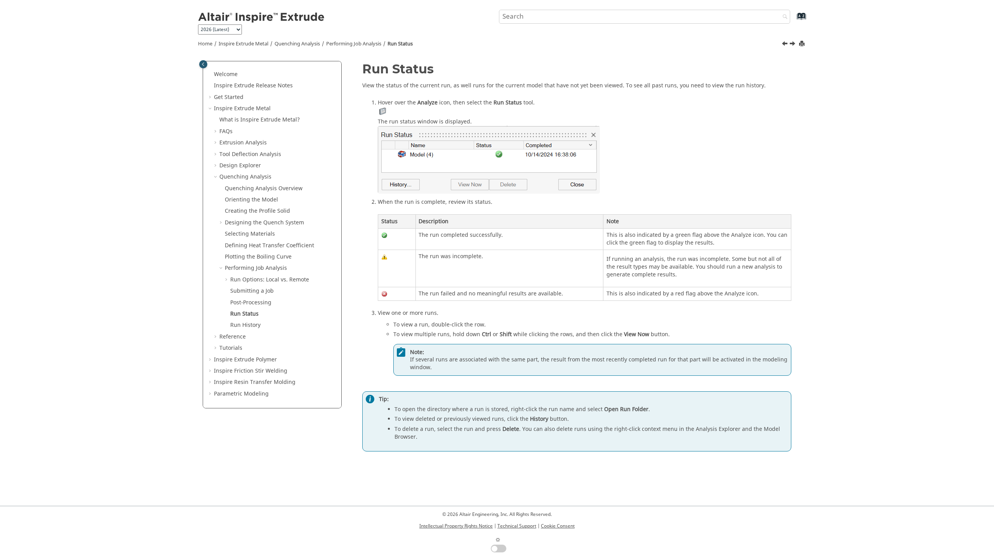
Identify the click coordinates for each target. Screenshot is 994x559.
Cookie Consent (558, 526)
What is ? (259, 120)
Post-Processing (250, 303)
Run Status (400, 43)
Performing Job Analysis (353, 43)
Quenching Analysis (297, 43)
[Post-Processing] (785, 44)
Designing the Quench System (264, 223)
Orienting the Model (251, 200)
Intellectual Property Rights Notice (456, 526)
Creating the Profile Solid (257, 211)
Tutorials (230, 348)
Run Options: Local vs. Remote (269, 280)
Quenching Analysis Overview (263, 188)
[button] (211, 74)
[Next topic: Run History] (793, 44)
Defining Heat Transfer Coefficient (269, 245)
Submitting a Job (252, 291)
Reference (232, 337)
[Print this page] (802, 44)
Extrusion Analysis (243, 143)
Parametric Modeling (241, 394)
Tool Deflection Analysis (250, 154)
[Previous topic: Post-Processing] (785, 44)
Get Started (228, 97)
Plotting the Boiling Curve (258, 257)
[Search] (783, 17)
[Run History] (793, 44)
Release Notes (253, 86)
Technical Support (516, 526)
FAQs (226, 131)
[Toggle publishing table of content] (203, 64)
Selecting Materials (250, 234)
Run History (245, 325)
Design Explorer (240, 165)
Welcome (226, 74)
